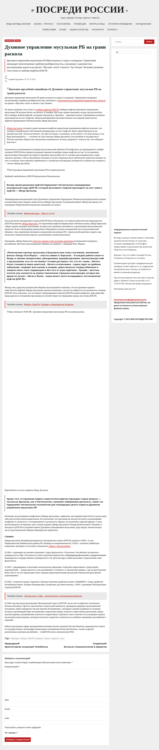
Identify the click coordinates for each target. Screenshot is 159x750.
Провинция (80, 24)
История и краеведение (120, 24)
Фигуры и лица (97, 24)
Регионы (112, 29)
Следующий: (85, 645)
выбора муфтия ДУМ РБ (47, 109)
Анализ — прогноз (43, 24)
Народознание (143, 24)
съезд (61, 638)
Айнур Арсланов (14, 128)
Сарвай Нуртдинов (16, 79)
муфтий (55, 638)
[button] (32, 11)
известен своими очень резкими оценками (52, 241)
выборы (23, 638)
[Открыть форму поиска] (127, 11)
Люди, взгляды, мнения (18, 24)
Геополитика (63, 24)
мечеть (47, 638)
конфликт (39, 638)
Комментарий (12, 666)
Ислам (62, 29)
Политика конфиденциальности (130, 299)
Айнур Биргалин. (30, 223)
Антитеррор (98, 29)
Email (7, 709)
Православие (49, 29)
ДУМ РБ (31, 638)
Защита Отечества (79, 29)
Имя (7, 700)
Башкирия (9, 41)
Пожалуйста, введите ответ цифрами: (23, 727)
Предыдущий (26, 645)
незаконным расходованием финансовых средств (81, 100)
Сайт (7, 718)
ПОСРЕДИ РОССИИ (80, 9)
